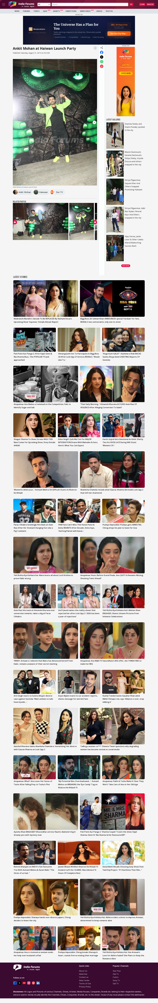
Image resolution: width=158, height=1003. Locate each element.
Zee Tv (116, 974)
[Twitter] (19, 983)
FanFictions (71, 11)
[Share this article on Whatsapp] (101, 61)
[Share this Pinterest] (101, 66)
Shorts (56, 11)
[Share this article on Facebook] (101, 52)
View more (125, 266)
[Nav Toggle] (3, 4)
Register (150, 4)
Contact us (83, 977)
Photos (109, 11)
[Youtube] (24, 983)
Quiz (45, 11)
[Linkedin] (38, 983)
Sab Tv (116, 983)
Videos (99, 11)
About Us (83, 971)
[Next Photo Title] (84, 122)
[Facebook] (15, 983)
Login (142, 4)
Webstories (85, 11)
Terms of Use (85, 983)
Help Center (84, 980)
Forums (26, 11)
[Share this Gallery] (101, 47)
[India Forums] (21, 4)
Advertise (83, 974)
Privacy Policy (85, 986)
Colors (116, 977)
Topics (36, 11)
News (17, 11)
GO (131, 4)
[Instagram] (28, 983)
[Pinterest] (33, 983)
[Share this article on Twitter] (101, 57)
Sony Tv (116, 980)
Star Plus (117, 971)
